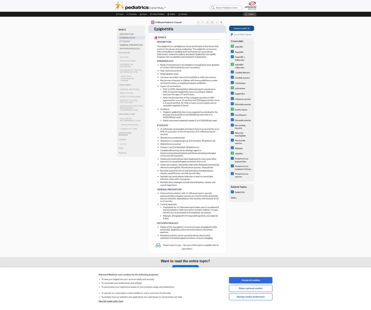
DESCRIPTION (127, 34)
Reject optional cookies (251, 288)
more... (234, 197)
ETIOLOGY (125, 41)
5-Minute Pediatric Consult (168, 22)
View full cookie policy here (111, 301)
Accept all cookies (251, 280)
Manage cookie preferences (251, 296)
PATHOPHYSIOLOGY (130, 48)
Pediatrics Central (150, 5)
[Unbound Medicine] (250, 5)
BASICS (122, 29)
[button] (183, 14)
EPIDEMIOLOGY (127, 37)
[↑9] (241, 28)
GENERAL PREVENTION (131, 45)
